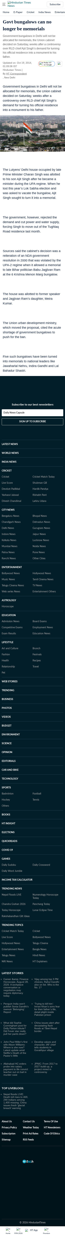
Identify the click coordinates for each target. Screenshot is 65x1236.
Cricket (30, 12)
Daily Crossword (41, 865)
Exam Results (9, 633)
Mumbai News (9, 546)
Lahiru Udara (39, 501)
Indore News (8, 534)
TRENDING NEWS (12, 889)
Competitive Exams (12, 627)
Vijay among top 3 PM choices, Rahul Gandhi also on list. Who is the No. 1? (46, 983)
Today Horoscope (11, 910)
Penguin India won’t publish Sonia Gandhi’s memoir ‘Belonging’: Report (16, 1007)
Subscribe (55, 4)
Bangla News (39, 949)
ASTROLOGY (9, 600)
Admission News (10, 621)
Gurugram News (41, 528)
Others (5, 806)
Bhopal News (40, 516)
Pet (3, 673)
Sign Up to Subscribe (32, 421)
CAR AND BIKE (10, 770)
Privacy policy (9, 1127)
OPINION (7, 752)
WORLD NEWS (10, 453)
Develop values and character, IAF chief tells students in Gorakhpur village (45, 1046)
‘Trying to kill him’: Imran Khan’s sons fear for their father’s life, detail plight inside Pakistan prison (47, 1009)
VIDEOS (6, 717)
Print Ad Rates (30, 1134)
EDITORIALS (9, 761)
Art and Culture (10, 648)
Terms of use (51, 1121)
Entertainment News (13, 949)
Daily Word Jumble (12, 871)
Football (37, 794)
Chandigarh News (11, 522)
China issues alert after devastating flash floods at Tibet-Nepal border (47, 1026)
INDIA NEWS (9, 462)
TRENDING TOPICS (12, 925)
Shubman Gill (40, 483)
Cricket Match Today (44, 477)
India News (44, 12)
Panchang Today (41, 904)
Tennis (36, 800)
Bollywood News (11, 573)
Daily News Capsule (13, 413)
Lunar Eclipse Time (43, 910)
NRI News (7, 961)
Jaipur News (39, 534)
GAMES (6, 859)
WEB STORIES (10, 681)
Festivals (37, 654)
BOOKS (6, 815)
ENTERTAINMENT (12, 567)
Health (5, 660)
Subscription (8, 1134)
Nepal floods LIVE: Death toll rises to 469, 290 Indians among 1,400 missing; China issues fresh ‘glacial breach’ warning (15, 1101)
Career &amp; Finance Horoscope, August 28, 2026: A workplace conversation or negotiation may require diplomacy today (15, 987)
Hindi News (39, 955)
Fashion (6, 654)
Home (6, 12)
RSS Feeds (28, 1140)
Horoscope (8, 606)
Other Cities (39, 558)
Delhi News (8, 528)
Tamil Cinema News (43, 579)
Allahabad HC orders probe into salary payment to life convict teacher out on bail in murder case (15, 1069)
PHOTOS (7, 708)
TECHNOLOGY (10, 779)
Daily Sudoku (9, 865)
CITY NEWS (8, 510)
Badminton (8, 794)
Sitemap (6, 1140)
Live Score (7, 483)
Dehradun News (41, 522)
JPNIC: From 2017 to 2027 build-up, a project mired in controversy (46, 1067)
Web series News (11, 591)
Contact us (29, 1121)
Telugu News (8, 955)
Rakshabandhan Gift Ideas (16, 916)
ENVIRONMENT (11, 734)
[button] (4, 4)
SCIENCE (7, 743)
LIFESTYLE (7, 642)
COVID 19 (7, 850)
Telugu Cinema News (13, 585)
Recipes (37, 660)
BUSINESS (7, 699)
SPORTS (6, 787)
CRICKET (7, 471)
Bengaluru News (10, 516)
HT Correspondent (16, 73)
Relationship (8, 666)
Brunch (36, 648)
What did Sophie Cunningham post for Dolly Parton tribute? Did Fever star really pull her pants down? (15, 1028)
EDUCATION (9, 615)
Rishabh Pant (40, 495)
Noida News (39, 546)
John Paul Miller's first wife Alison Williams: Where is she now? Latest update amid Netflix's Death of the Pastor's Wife (15, 1048)
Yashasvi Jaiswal (10, 495)
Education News (41, 633)
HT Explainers (40, 961)
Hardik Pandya (40, 489)
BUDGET (6, 726)
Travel (36, 666)
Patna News (8, 552)
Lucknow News (41, 540)
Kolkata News (9, 540)
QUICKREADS (9, 841)
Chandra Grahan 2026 (13, 904)
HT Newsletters (52, 1127)
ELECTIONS (8, 832)
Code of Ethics (52, 1134)
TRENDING (8, 690)
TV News (37, 585)
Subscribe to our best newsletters (32, 404)
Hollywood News (42, 573)
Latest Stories (12, 973)
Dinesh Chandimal (11, 501)
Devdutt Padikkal (11, 489)
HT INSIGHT (8, 823)
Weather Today (31, 1127)
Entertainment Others (44, 591)
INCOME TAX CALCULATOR (17, 880)
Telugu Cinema (40, 943)
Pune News (39, 552)
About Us (7, 1121)
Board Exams (40, 621)
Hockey (6, 800)
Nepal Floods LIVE (11, 895)
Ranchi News (9, 558)
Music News (8, 579)
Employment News (43, 627)
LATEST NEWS (10, 444)
